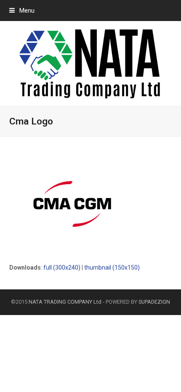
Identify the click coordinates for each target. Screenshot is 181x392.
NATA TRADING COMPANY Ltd (65, 302)
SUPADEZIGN (154, 302)
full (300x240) (61, 267)
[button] (22, 10)
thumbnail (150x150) (112, 267)
